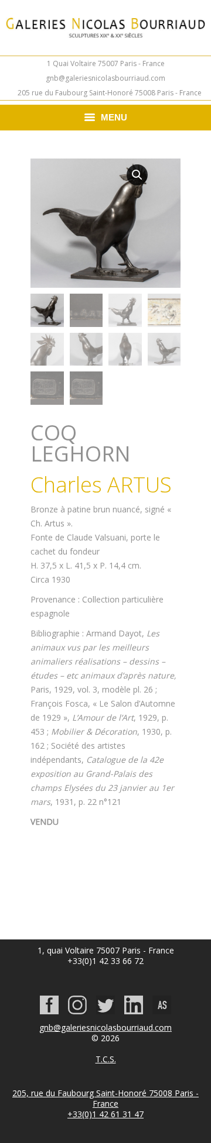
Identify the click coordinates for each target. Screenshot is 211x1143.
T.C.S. (106, 1059)
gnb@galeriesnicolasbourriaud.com (105, 78)
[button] (137, 174)
